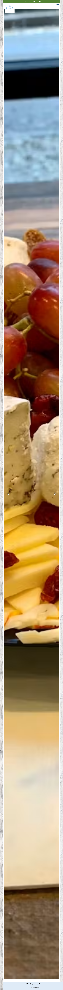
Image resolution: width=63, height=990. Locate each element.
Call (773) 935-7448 (33, 984)
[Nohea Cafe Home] (10, 8)
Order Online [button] (33, 988)
